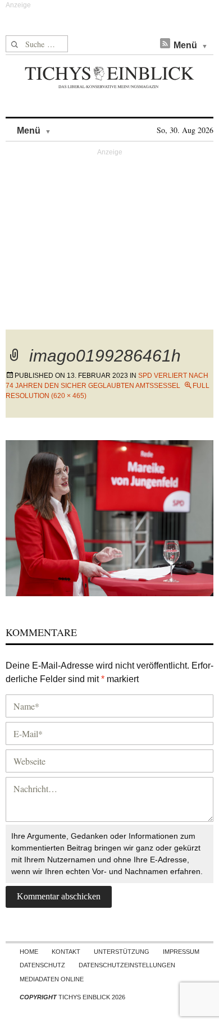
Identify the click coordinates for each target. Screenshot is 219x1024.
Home (29, 951)
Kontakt (66, 951)
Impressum (181, 951)
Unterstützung (121, 951)
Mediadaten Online (52, 979)
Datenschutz (42, 965)
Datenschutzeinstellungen (127, 965)
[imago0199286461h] (109, 516)
